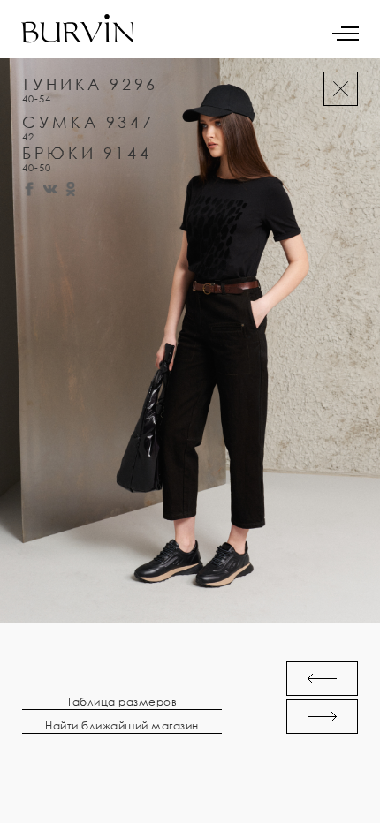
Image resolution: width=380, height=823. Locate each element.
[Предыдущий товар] (322, 678)
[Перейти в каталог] (340, 89)
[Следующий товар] (322, 716)
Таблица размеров (122, 702)
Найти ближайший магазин (122, 726)
